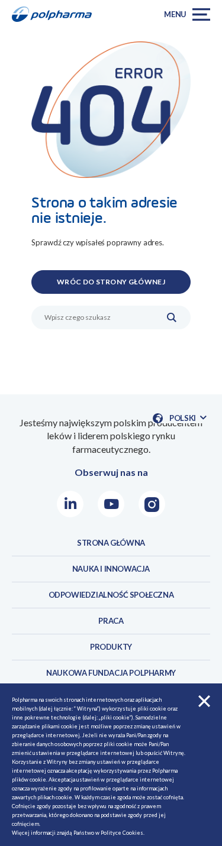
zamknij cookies (204, 701)
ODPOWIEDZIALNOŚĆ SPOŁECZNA (111, 594)
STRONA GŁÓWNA (111, 542)
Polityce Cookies (122, 832)
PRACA (110, 620)
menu (175, 14)
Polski (187, 418)
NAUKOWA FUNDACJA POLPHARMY (111, 673)
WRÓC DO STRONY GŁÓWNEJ (111, 281)
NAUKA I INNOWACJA (111, 568)
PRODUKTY (111, 646)
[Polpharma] (55, 14)
